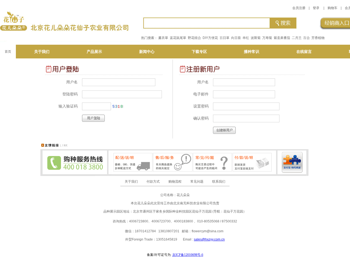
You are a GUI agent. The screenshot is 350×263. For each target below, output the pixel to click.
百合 (306, 38)
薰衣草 (163, 38)
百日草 (224, 38)
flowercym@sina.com (207, 231)
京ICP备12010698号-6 (187, 255)
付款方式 (153, 181)
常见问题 (196, 181)
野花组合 (194, 38)
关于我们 (131, 181)
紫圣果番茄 (282, 38)
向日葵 (236, 38)
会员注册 (298, 8)
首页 (8, 51)
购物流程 (175, 181)
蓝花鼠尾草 (178, 38)
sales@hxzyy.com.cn (209, 239)
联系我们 (218, 181)
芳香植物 (318, 38)
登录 (316, 8)
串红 (246, 38)
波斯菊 (256, 38)
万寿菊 (267, 38)
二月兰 (297, 38)
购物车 (332, 8)
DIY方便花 (210, 38)
